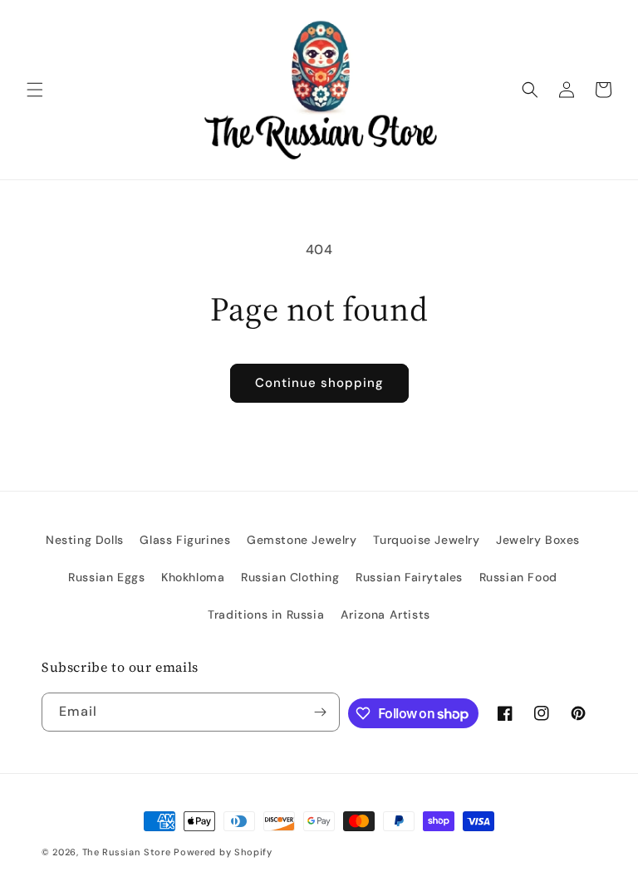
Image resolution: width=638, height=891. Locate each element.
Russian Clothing (290, 577)
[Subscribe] (320, 712)
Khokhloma (192, 577)
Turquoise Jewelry (426, 539)
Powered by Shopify (223, 852)
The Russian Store (126, 852)
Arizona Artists (385, 614)
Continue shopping (319, 383)
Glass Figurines (185, 539)
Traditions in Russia (266, 614)
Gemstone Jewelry (302, 539)
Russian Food (518, 577)
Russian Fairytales (409, 577)
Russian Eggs (106, 577)
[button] (35, 89)
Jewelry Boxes (538, 539)
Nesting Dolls (85, 539)
